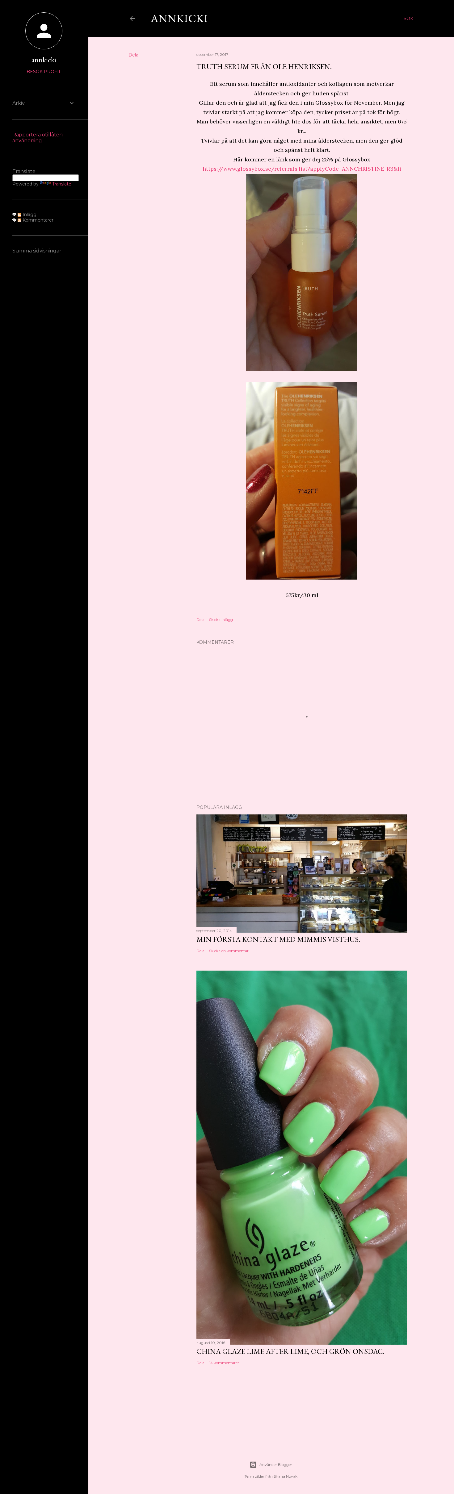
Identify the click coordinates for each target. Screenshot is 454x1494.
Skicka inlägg (221, 619)
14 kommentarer (224, 1362)
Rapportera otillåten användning (37, 138)
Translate (61, 184)
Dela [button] (133, 55)
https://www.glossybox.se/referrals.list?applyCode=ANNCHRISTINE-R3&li (302, 168)
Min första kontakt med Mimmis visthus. (278, 939)
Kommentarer (37, 220)
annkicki (44, 60)
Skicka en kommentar (229, 950)
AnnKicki (179, 18)
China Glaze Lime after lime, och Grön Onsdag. (290, 1351)
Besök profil (44, 71)
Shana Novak (285, 1476)
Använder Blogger (275, 1464)
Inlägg (28, 214)
